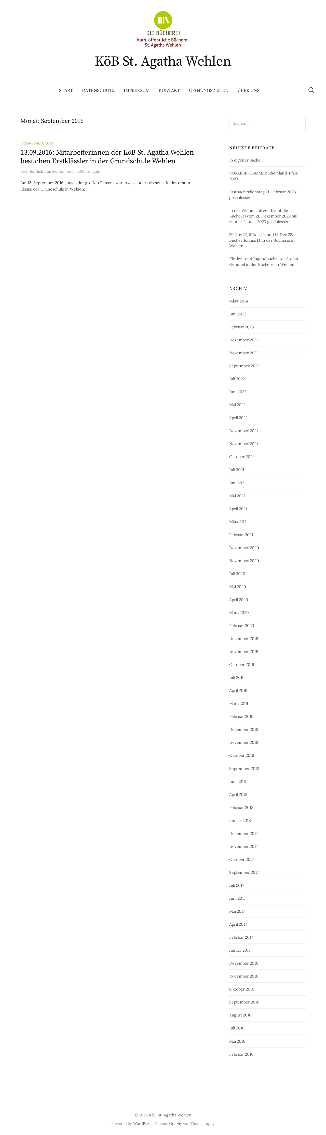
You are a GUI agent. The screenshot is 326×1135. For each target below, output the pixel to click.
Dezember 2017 (243, 833)
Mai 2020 (237, 586)
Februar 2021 (241, 534)
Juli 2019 (236, 677)
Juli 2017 (236, 885)
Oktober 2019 (241, 664)
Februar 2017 (241, 937)
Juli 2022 (237, 378)
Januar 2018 (240, 820)
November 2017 (243, 846)
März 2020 (239, 612)
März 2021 (238, 521)
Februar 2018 (241, 807)
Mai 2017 (237, 911)
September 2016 (244, 1002)
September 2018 (244, 768)
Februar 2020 (241, 625)
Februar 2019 (241, 716)
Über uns (249, 90)
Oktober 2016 (241, 989)
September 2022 (244, 365)
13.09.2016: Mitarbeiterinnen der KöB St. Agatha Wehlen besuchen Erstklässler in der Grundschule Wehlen (107, 157)
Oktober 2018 (241, 755)
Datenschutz (98, 90)
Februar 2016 (241, 1054)
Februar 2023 (241, 326)
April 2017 (238, 924)
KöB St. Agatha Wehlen (163, 61)
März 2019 (238, 703)
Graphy (175, 1123)
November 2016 (243, 976)
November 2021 (243, 443)
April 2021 (238, 508)
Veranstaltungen (37, 143)
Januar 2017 (239, 950)
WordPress (142, 1123)
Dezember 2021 (243, 430)
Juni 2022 (237, 391)
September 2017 (244, 872)
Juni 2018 (237, 781)
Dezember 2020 (244, 547)
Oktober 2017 (241, 859)
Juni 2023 (238, 313)
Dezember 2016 (243, 963)
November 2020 (244, 560)
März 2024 (239, 300)
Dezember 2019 (243, 638)
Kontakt (169, 90)
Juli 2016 (236, 1027)
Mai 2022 (237, 404)
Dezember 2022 (244, 339)
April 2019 (238, 690)
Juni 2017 (237, 898)
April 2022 (238, 417)
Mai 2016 (237, 1041)
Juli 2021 (236, 469)
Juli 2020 (237, 573)
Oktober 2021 (241, 456)
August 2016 (240, 1014)
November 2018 (243, 742)
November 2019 (243, 651)
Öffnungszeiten (208, 90)
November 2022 (244, 352)
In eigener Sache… (246, 160)
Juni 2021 (237, 482)
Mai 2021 (237, 495)
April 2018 (238, 794)
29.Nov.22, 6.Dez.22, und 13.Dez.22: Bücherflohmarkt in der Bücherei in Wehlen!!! (262, 240)
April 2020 (238, 599)
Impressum (137, 90)
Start (66, 90)
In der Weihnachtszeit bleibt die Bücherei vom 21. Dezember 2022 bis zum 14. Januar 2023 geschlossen (263, 216)
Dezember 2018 (243, 729)
